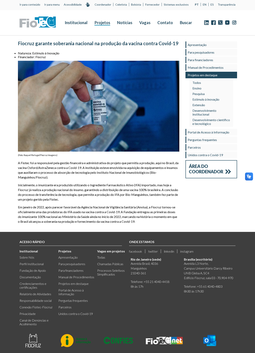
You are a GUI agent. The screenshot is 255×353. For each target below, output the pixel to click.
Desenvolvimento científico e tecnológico (211, 122)
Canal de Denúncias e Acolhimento (34, 322)
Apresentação (197, 45)
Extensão (198, 105)
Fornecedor (152, 4)
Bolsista (136, 4)
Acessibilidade (73, 4)
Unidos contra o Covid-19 (205, 155)
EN (204, 4)
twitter (153, 251)
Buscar (186, 22)
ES (212, 4)
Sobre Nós (27, 257)
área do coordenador (206, 169)
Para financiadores (200, 60)
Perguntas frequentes (202, 140)
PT (197, 4)
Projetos (102, 22)
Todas (101, 257)
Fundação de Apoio (33, 270)
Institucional (76, 22)
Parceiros (194, 147)
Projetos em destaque (202, 75)
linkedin (169, 251)
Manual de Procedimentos (206, 67)
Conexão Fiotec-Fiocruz (36, 307)
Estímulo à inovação (205, 99)
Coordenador (103, 4)
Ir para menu (52, 4)
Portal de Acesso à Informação (208, 132)
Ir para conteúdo (30, 4)
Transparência (226, 4)
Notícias (124, 22)
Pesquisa (198, 94)
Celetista (121, 4)
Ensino (196, 88)
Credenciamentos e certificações (33, 285)
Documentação (30, 277)
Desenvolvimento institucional (204, 112)
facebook (135, 251)
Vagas (144, 22)
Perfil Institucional (32, 264)
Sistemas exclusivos (176, 4)
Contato (165, 22)
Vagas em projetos (111, 251)
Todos (196, 82)
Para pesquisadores (201, 52)
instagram (186, 251)
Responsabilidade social (36, 300)
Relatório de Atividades (35, 294)
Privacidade (28, 314)
